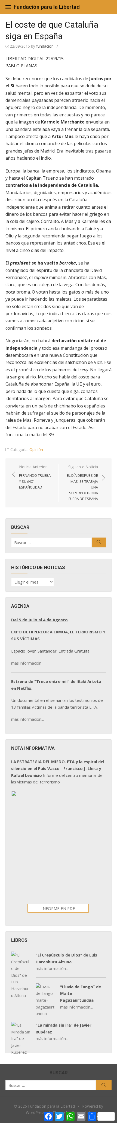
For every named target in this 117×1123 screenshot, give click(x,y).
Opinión (36, 449)
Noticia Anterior (35, 477)
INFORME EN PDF (58, 908)
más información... (27, 719)
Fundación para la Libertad (47, 7)
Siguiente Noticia (82, 482)
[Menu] (8, 6)
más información (26, 663)
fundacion (45, 46)
